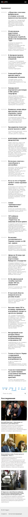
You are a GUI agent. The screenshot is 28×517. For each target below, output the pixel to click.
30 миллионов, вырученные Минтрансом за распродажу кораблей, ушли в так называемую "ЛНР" (17, 35)
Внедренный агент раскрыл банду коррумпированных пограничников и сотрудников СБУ (16, 336)
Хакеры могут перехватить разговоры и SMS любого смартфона (17, 90)
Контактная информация (15, 514)
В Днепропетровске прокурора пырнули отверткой (16, 57)
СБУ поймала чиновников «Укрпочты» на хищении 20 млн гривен (17, 219)
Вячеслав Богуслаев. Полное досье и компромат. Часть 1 (12, 454)
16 (18, 388)
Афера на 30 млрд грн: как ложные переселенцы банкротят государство (17, 258)
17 (21, 388)
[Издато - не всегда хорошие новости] (4, 2)
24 (18, 389)
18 (25, 388)
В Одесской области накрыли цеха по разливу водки (15, 295)
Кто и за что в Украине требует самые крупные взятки (17, 182)
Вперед (23, 389)
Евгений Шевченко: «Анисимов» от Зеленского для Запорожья (12, 422)
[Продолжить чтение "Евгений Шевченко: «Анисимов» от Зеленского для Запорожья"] (14, 410)
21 (9, 389)
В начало (5, 388)
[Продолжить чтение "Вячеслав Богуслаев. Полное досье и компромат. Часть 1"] (14, 443)
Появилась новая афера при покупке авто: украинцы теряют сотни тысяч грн (17, 112)
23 (15, 389)
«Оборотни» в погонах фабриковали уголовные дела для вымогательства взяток (17, 15)
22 (12, 389)
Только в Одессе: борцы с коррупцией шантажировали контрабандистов (17, 356)
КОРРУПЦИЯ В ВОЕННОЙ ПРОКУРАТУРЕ (17, 139)
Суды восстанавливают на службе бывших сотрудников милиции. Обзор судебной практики (17, 373)
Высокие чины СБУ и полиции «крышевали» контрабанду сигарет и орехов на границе (17, 310)
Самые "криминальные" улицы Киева (14, 204)
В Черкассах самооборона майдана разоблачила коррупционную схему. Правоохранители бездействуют (12, 493)
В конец (14, 390)
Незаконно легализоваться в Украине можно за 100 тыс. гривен (16, 240)
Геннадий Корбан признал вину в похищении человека (16, 75)
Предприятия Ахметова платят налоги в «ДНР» (17, 128)
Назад (11, 388)
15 (15, 388)
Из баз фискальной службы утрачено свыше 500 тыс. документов (15, 282)
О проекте (4, 514)
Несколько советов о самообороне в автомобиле (16, 163)
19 (3, 389)
